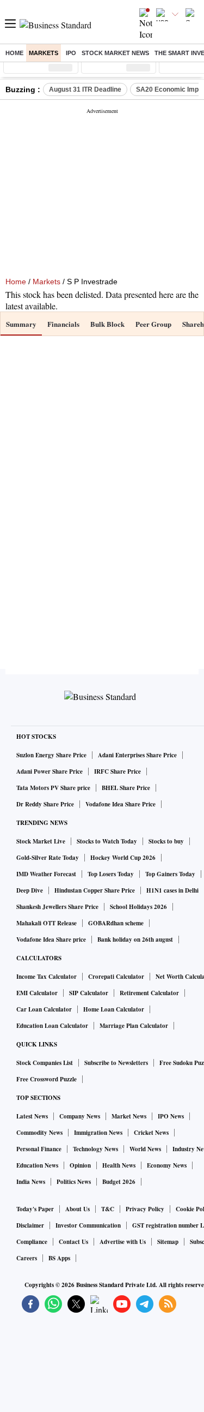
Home (14, 53)
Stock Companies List (44, 1063)
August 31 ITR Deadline (85, 89)
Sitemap (167, 1242)
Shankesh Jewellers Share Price (57, 907)
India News (30, 1182)
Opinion (80, 1165)
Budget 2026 (118, 1182)
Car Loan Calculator (44, 1009)
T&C (107, 1209)
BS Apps (59, 1258)
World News (145, 1149)
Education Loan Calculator (52, 1026)
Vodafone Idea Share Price (120, 804)
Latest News (32, 1116)
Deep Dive (29, 890)
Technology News (95, 1149)
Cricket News (151, 1132)
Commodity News (39, 1132)
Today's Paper (35, 1209)
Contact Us (73, 1242)
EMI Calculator (37, 993)
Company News (79, 1116)
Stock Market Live (40, 841)
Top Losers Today (111, 874)
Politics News (74, 1182)
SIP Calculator (88, 993)
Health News (118, 1165)
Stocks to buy (166, 841)
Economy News (167, 1165)
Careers (26, 1258)
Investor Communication (88, 1225)
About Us (77, 1209)
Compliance (31, 1242)
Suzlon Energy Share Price (51, 755)
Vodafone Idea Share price (51, 939)
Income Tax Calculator (46, 976)
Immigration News (98, 1132)
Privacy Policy (145, 1209)
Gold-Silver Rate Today (47, 857)
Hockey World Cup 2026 (123, 857)
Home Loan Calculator (113, 1009)
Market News (129, 1116)
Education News (37, 1165)
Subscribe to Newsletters (116, 1063)
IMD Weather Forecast (46, 874)
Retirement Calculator (149, 993)
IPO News (171, 1116)
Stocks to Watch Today (107, 841)
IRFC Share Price (117, 771)
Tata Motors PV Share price (53, 788)
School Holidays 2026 (138, 907)
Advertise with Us (123, 1242)
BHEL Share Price (126, 788)
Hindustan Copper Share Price (94, 890)
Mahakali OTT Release (46, 923)
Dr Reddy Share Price (45, 804)
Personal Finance (38, 1149)
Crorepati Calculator (116, 976)
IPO (71, 53)
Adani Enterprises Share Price (137, 755)
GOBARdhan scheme (116, 923)
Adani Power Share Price (49, 771)
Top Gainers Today (170, 874)
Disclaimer (30, 1225)
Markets (43, 53)
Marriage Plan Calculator (134, 1026)
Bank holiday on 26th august (135, 939)
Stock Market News (115, 53)
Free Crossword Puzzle (46, 1079)
